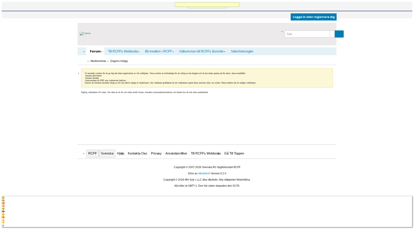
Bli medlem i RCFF (158, 51)
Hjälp (120, 153)
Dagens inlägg (119, 61)
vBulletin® (204, 173)
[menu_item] (207, 197)
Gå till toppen (234, 153)
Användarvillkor (176, 153)
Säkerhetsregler (242, 51)
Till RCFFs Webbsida (123, 51)
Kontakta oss (137, 153)
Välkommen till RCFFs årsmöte (201, 51)
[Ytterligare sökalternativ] (332, 34)
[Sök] (339, 34)
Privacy (156, 153)
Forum (95, 51)
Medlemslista (98, 61)
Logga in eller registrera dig (314, 17)
